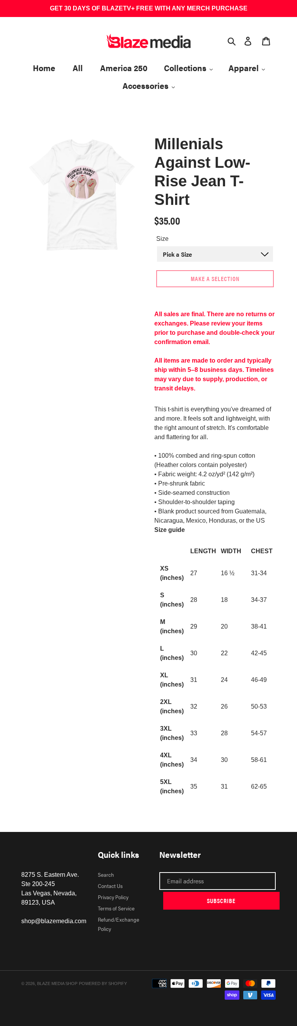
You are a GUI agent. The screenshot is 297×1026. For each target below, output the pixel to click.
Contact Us (110, 886)
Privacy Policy (113, 897)
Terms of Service (116, 908)
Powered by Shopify (103, 983)
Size (162, 238)
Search (106, 874)
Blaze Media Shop (57, 983)
